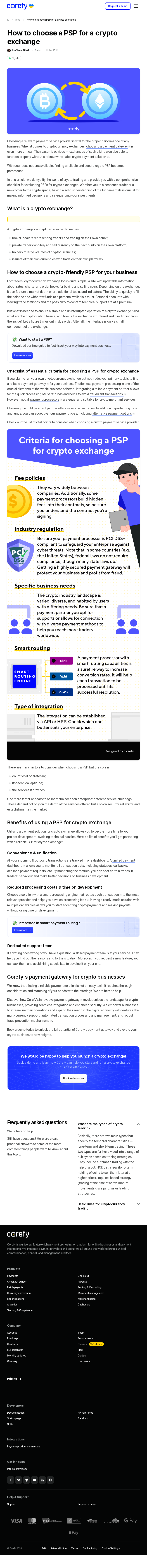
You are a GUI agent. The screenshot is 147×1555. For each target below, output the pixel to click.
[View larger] (73, 101)
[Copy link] (3, 208)
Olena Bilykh (22, 50)
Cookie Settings (111, 1548)
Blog (17, 19)
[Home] (8, 20)
